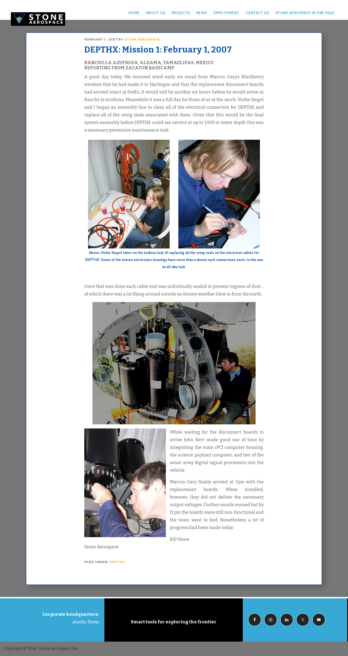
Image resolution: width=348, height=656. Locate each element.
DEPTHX (117, 562)
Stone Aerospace (38, 19)
